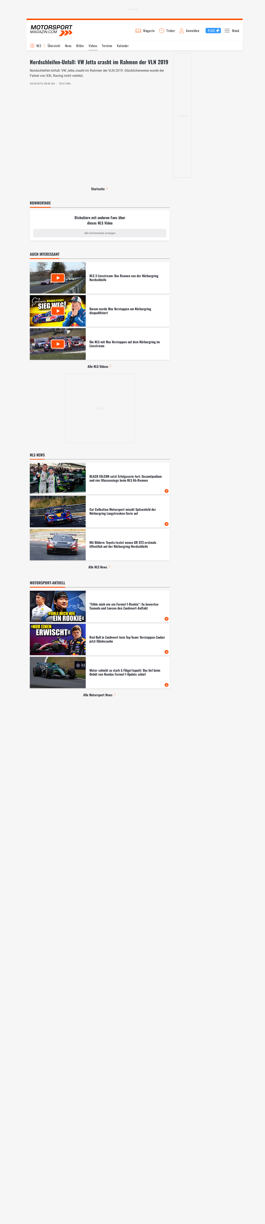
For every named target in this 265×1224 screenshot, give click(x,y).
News (68, 45)
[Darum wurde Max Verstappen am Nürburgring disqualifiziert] (100, 311)
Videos (93, 45)
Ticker (170, 30)
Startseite (98, 188)
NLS (38, 45)
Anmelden (192, 30)
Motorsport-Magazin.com (51, 30)
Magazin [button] (149, 30)
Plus (211, 30)
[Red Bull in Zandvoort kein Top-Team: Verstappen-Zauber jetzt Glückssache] (100, 639)
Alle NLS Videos (98, 366)
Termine (107, 45)
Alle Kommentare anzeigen (100, 233)
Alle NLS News (97, 566)
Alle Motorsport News (97, 694)
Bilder (80, 45)
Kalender (123, 45)
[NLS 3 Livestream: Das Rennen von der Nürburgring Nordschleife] (100, 278)
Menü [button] (235, 30)
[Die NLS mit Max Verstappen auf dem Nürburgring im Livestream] (100, 344)
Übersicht (54, 45)
